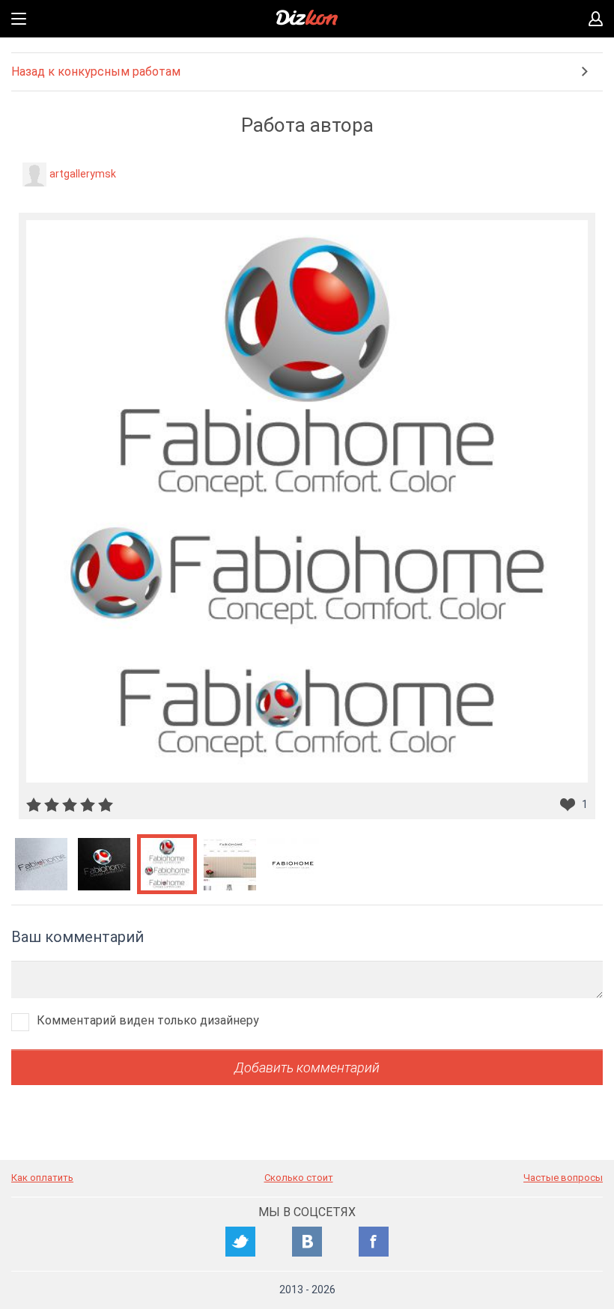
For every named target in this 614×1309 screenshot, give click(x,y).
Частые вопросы (563, 1177)
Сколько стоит (298, 1177)
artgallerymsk (82, 174)
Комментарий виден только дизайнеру (148, 1020)
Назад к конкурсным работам (95, 71)
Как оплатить (42, 1177)
